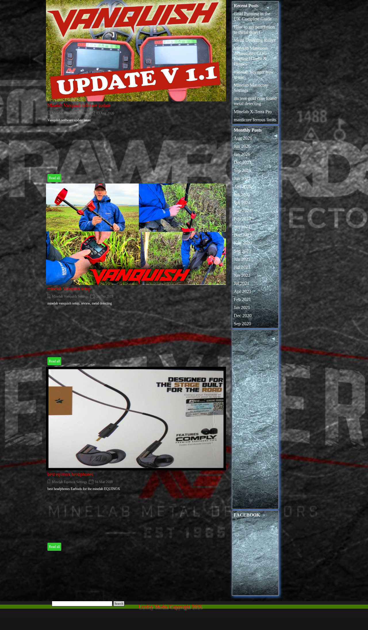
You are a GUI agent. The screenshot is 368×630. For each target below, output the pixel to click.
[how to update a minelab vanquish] (136, 50)
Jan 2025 (242, 194)
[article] (136, 91)
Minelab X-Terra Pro (253, 111)
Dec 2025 (243, 162)
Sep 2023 (242, 251)
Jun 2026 (242, 146)
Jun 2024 (242, 202)
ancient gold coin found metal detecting (255, 101)
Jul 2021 (241, 283)
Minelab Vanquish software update (78, 105)
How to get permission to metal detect (254, 29)
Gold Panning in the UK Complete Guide (253, 16)
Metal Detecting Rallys (254, 40)
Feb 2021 (242, 299)
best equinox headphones (70, 474)
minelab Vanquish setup (69, 288)
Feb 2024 (242, 218)
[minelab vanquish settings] (136, 234)
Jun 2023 (242, 259)
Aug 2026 (243, 138)
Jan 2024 (242, 226)
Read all (54, 178)
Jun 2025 (242, 178)
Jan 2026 (242, 154)
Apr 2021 (242, 291)
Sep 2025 (242, 170)
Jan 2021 (242, 307)
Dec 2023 (243, 234)
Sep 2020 (242, 323)
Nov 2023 (243, 243)
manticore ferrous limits (255, 119)
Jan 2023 (242, 267)
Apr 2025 (242, 186)
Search (118, 603)
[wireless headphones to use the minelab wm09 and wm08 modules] (136, 418)
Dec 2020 (243, 315)
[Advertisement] (255, 420)
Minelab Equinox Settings (69, 482)
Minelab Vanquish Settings (70, 113)
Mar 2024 (243, 210)
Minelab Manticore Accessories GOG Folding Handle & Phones (251, 56)
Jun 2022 (242, 275)
